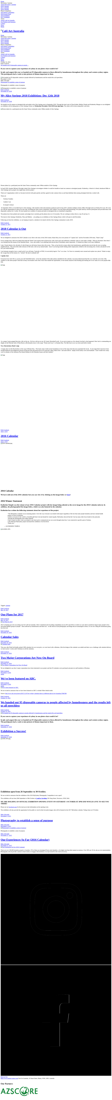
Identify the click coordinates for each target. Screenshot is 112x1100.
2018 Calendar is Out (13, 228)
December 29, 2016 (6, 632)
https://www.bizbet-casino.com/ (9, 1078)
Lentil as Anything (41, 798)
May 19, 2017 (4, 610)
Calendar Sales (10, 636)
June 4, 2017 (4, 431)
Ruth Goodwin (5, 89)
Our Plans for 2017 (12, 614)
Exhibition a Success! (13, 731)
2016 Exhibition (5, 15)
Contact (3, 23)
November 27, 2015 (6, 835)
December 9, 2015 (6, 816)
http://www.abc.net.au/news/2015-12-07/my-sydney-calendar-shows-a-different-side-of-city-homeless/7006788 (35, 693)
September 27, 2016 (6, 727)
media (2, 674)
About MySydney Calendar (8, 4)
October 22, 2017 (5, 224)
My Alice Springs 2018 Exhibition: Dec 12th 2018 (30, 95)
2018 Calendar (5, 9)
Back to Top (4, 1077)
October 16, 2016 (5, 698)
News (2, 25)
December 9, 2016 (6, 672)
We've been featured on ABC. (18, 678)
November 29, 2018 (6, 91)
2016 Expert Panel (6, 14)
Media (2, 26)
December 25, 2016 (6, 653)
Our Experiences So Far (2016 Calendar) (25, 839)
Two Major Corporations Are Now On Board (27, 657)
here (68, 495)
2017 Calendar (5, 7)
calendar (8, 605)
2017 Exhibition (5, 17)
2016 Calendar (5, 6)
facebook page (13, 807)
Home (2, 1)
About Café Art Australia (8, 20)
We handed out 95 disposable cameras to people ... (15, 65)
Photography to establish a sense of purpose (13, 82)
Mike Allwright (5, 814)
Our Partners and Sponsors (8, 22)
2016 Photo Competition (7, 12)
